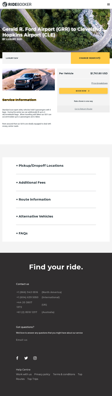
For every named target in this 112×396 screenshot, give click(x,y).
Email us (21, 340)
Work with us (24, 374)
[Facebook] (17, 358)
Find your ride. (56, 267)
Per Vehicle (66, 73)
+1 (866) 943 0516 (27, 292)
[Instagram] (35, 358)
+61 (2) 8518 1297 (26, 312)
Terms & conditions (64, 374)
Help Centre (23, 369)
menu (108, 4)
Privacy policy (42, 374)
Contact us (22, 284)
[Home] (17, 4)
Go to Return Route (83, 109)
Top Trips (32, 379)
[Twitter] (26, 358)
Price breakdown (99, 83)
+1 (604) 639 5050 (27, 297)
